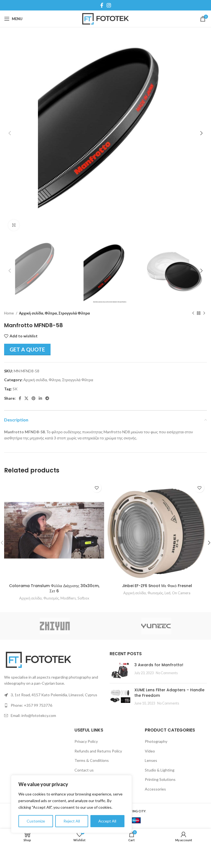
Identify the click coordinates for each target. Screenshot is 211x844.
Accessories (155, 789)
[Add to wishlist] (96, 488)
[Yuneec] (156, 626)
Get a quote (27, 349)
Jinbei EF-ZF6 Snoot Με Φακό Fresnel (157, 585)
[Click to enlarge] (13, 225)
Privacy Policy (86, 741)
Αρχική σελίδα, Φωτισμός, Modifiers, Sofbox (54, 598)
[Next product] (204, 313)
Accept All (107, 821)
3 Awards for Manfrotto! (158, 665)
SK (15, 388)
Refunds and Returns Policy (98, 751)
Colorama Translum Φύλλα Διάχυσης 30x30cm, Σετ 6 (54, 588)
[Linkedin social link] (40, 398)
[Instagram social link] (109, 5)
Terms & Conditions (91, 760)
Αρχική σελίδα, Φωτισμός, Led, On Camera (156, 593)
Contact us (84, 770)
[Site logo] (105, 18)
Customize (36, 821)
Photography (156, 741)
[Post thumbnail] (120, 670)
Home (9, 313)
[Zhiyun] (55, 626)
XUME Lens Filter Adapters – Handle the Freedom (169, 692)
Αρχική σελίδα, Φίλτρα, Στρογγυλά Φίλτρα (54, 313)
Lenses (151, 760)
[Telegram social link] (47, 398)
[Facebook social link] (102, 5)
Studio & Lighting (159, 770)
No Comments (167, 673)
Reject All (71, 821)
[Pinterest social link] (33, 398)
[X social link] (26, 398)
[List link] (52, 705)
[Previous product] (193, 313)
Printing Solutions (160, 779)
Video (150, 751)
